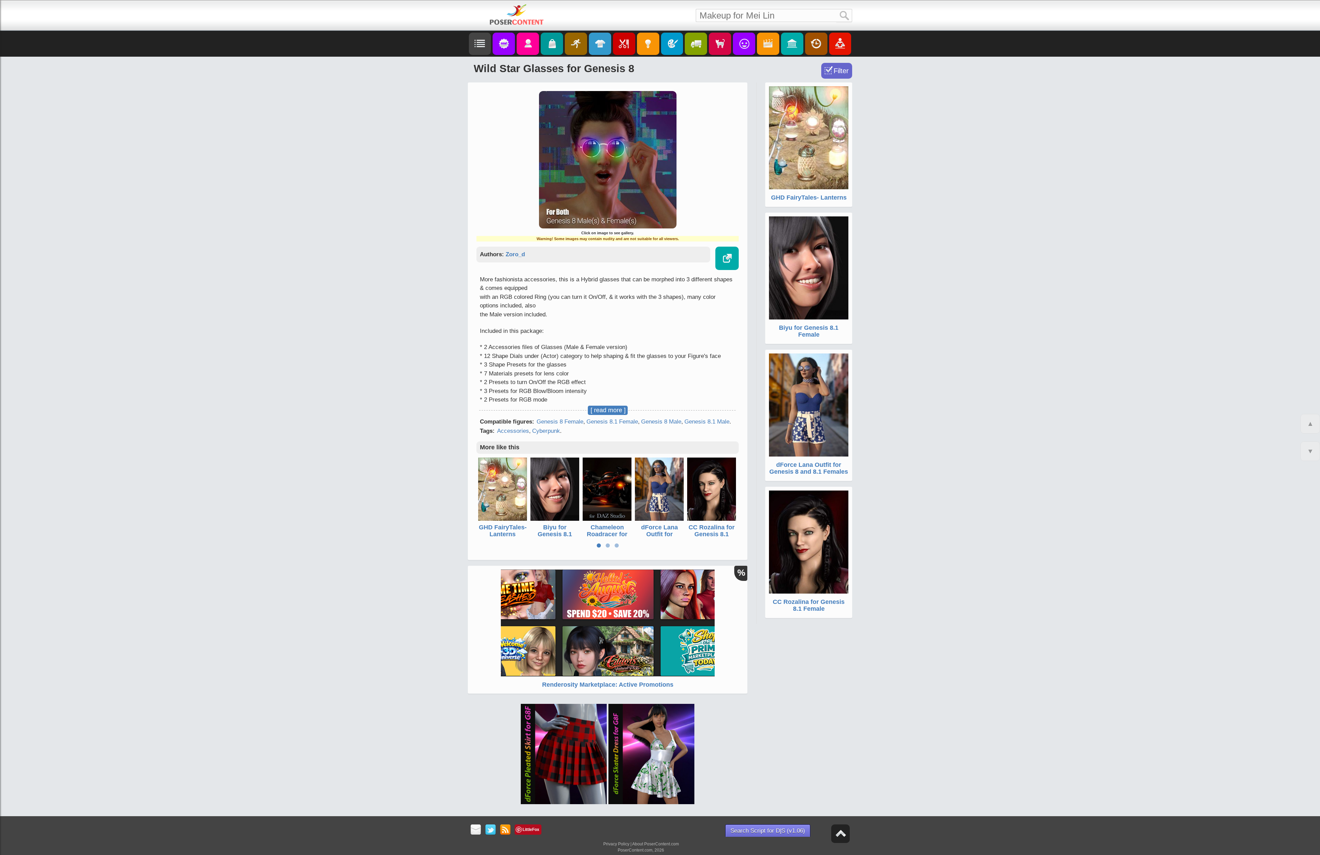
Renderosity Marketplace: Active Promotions (607, 684)
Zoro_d (515, 254)
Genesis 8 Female (560, 421)
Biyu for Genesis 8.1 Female (555, 534)
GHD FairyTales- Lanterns (503, 531)
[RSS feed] (505, 830)
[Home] (516, 14)
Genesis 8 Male (661, 421)
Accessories (513, 431)
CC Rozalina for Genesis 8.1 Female (712, 534)
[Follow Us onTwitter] (490, 830)
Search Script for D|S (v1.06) (767, 831)
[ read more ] (608, 410)
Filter (841, 71)
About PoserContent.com (655, 844)
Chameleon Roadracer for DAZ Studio (607, 534)
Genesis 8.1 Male (706, 421)
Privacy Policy (616, 844)
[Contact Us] (476, 830)
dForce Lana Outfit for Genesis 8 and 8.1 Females (659, 537)
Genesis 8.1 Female (612, 421)
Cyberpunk (546, 431)
